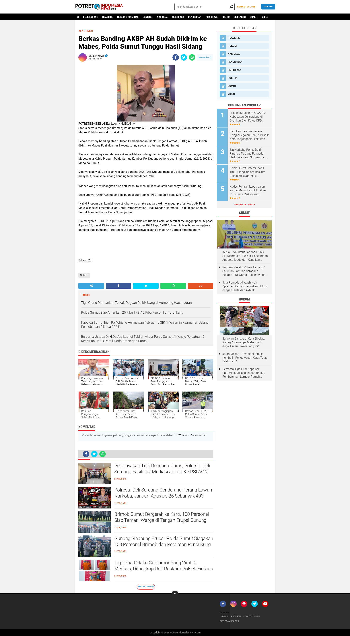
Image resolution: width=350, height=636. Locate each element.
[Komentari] (200, 286)
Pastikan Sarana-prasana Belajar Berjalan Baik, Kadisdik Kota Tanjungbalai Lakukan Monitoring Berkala (249, 135)
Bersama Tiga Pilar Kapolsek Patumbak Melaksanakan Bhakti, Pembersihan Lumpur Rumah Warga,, (243, 373)
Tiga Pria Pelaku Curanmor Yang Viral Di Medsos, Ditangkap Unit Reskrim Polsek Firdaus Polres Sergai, (163, 569)
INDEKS (224, 616)
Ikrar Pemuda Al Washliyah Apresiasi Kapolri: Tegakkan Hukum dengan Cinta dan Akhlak (245, 286)
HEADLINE (107, 17)
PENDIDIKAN (194, 17)
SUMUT (254, 17)
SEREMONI (240, 17)
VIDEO (265, 17)
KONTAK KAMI (251, 616)
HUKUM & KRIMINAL (128, 17)
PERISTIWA (211, 17)
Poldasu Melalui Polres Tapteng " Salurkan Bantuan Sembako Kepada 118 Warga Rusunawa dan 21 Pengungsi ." (244, 271)
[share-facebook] (175, 57)
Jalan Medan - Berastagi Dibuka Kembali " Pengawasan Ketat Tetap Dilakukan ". (245, 357)
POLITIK (226, 17)
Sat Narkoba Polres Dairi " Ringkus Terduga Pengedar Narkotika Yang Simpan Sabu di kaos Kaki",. (248, 153)
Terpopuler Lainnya (244, 204)
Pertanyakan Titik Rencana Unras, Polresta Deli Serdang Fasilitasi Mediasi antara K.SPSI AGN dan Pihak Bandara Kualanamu (162, 472)
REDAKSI (236, 616)
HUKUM (232, 45)
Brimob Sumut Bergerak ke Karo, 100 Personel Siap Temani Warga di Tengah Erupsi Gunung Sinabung (161, 520)
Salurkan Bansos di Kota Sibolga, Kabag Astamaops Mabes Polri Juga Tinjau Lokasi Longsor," (243, 342)
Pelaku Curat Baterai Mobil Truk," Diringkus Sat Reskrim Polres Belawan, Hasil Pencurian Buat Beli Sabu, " (247, 172)
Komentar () (205, 57)
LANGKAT (148, 17)
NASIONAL (162, 17)
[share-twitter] (184, 57)
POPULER (268, 6)
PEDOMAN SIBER (229, 621)
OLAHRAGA (178, 17)
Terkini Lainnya (146, 586)
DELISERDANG (90, 17)
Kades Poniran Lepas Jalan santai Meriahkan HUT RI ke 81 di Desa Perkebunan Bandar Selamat (248, 190)
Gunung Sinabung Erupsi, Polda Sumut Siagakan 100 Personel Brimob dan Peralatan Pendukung (163, 541)
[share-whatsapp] (192, 57)
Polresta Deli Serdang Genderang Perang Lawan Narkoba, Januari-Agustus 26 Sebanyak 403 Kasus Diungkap (163, 496)
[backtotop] (175, 594)
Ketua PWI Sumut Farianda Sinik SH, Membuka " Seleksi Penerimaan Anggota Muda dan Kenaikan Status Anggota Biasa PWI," (245, 256)
